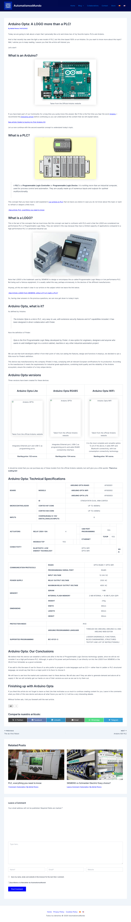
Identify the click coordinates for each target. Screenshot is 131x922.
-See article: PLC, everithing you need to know (26, 210)
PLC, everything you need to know (25, 783)
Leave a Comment (73, 787)
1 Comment (12, 787)
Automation (21, 787)
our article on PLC (56, 202)
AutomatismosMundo (27, 5)
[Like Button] (10, 706)
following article (26, 117)
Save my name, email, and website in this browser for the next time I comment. (37, 877)
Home (72, 6)
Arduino (113, 114)
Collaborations (92, 6)
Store (113, 6)
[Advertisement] (65, 826)
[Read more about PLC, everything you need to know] (36, 764)
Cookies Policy (71, 912)
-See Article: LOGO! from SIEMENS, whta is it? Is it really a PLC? (33, 293)
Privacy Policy (58, 912)
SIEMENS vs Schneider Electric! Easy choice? (89, 783)
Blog (80, 6)
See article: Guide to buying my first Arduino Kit (26, 122)
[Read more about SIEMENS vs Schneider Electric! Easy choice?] (95, 764)
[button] (83, 6)
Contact (105, 6)
